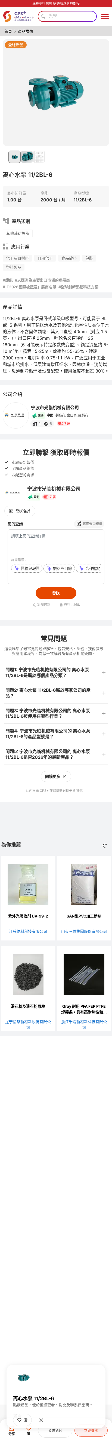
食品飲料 (69, 258)
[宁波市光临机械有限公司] (16, 415)
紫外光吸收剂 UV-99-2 (28, 916)
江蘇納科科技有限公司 (28, 931)
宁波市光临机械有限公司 (55, 407)
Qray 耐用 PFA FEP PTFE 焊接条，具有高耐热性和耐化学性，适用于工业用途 (84, 1012)
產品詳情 (25, 31)
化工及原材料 (17, 258)
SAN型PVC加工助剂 (84, 916)
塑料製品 (13, 267)
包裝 (89, 258)
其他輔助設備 (17, 233)
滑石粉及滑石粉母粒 (28, 1006)
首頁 (8, 31)
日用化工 (45, 258)
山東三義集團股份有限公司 (84, 931)
